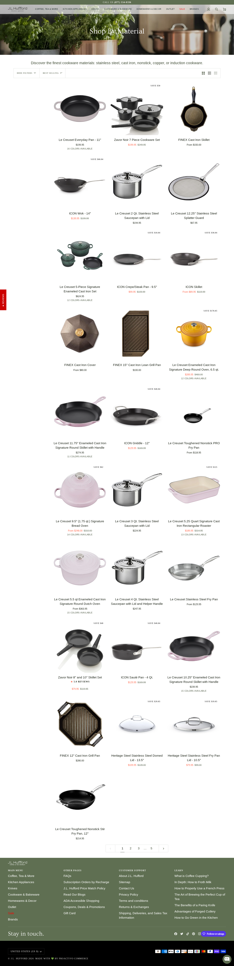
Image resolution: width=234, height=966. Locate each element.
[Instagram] (199, 933)
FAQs (67, 876)
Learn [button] (178, 870)
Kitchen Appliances (21, 882)
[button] (47, 9)
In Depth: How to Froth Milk (192, 882)
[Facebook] (175, 933)
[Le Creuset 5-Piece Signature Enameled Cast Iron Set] (79, 255)
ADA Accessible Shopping (81, 900)
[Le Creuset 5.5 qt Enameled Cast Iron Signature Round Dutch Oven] (79, 568)
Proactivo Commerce (74, 958)
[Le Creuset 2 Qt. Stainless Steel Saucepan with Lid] (136, 182)
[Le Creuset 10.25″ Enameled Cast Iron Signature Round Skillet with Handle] (193, 646)
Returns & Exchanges (134, 907)
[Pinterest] (193, 933)
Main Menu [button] (15, 870)
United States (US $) (25, 951)
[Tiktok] (187, 933)
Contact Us (126, 888)
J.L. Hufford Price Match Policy (84, 888)
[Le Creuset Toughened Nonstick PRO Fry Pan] (193, 411)
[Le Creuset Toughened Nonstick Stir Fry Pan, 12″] (79, 797)
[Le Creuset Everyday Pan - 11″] (79, 108)
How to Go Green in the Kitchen (196, 917)
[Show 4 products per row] (216, 73)
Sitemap (124, 882)
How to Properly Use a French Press (199, 888)
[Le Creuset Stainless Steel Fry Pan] (193, 568)
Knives (12, 888)
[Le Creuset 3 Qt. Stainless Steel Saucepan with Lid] (136, 490)
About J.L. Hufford (131, 876)
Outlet (12, 907)
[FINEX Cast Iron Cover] (79, 333)
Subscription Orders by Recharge (86, 882)
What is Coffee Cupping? (191, 876)
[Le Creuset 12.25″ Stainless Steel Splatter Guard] (193, 182)
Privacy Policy (128, 894)
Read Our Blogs (74, 894)
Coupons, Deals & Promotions (84, 907)
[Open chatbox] (227, 959)
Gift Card (70, 913)
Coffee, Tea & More (21, 876)
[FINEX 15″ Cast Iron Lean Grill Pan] (136, 333)
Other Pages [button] (73, 870)
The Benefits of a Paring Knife (194, 905)
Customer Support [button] (132, 870)
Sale (11, 913)
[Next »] (163, 848)
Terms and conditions (133, 900)
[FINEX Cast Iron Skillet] (193, 108)
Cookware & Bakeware (23, 894)
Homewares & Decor (22, 900)
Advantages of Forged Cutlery (195, 911)
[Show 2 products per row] (203, 73)
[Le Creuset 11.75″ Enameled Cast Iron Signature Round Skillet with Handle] (79, 411)
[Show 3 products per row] (209, 73)
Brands (13, 919)
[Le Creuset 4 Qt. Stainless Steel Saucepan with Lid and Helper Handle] (136, 568)
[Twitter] (181, 933)
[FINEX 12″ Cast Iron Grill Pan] (79, 724)
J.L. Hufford (19, 958)
